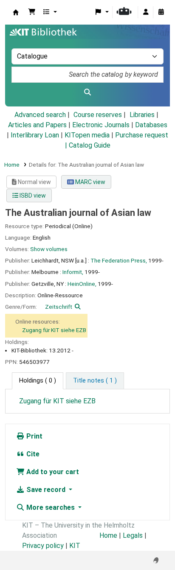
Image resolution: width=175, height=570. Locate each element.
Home (12, 164)
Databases (151, 125)
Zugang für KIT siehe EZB (54, 330)
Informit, (72, 271)
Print (33, 436)
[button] (32, 12)
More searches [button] (50, 507)
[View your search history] (161, 12)
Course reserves (97, 115)
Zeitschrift (58, 306)
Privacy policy (43, 546)
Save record (46, 490)
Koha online (16, 12)
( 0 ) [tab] (37, 380)
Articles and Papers (37, 125)
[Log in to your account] (145, 12)
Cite (32, 454)
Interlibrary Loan (35, 135)
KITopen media (87, 135)
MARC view (89, 182)
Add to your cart (52, 472)
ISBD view (32, 195)
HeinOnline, (82, 283)
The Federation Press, (118, 260)
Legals (133, 535)
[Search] (87, 92)
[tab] (95, 380)
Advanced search (40, 115)
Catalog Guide (89, 145)
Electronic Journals (101, 125)
